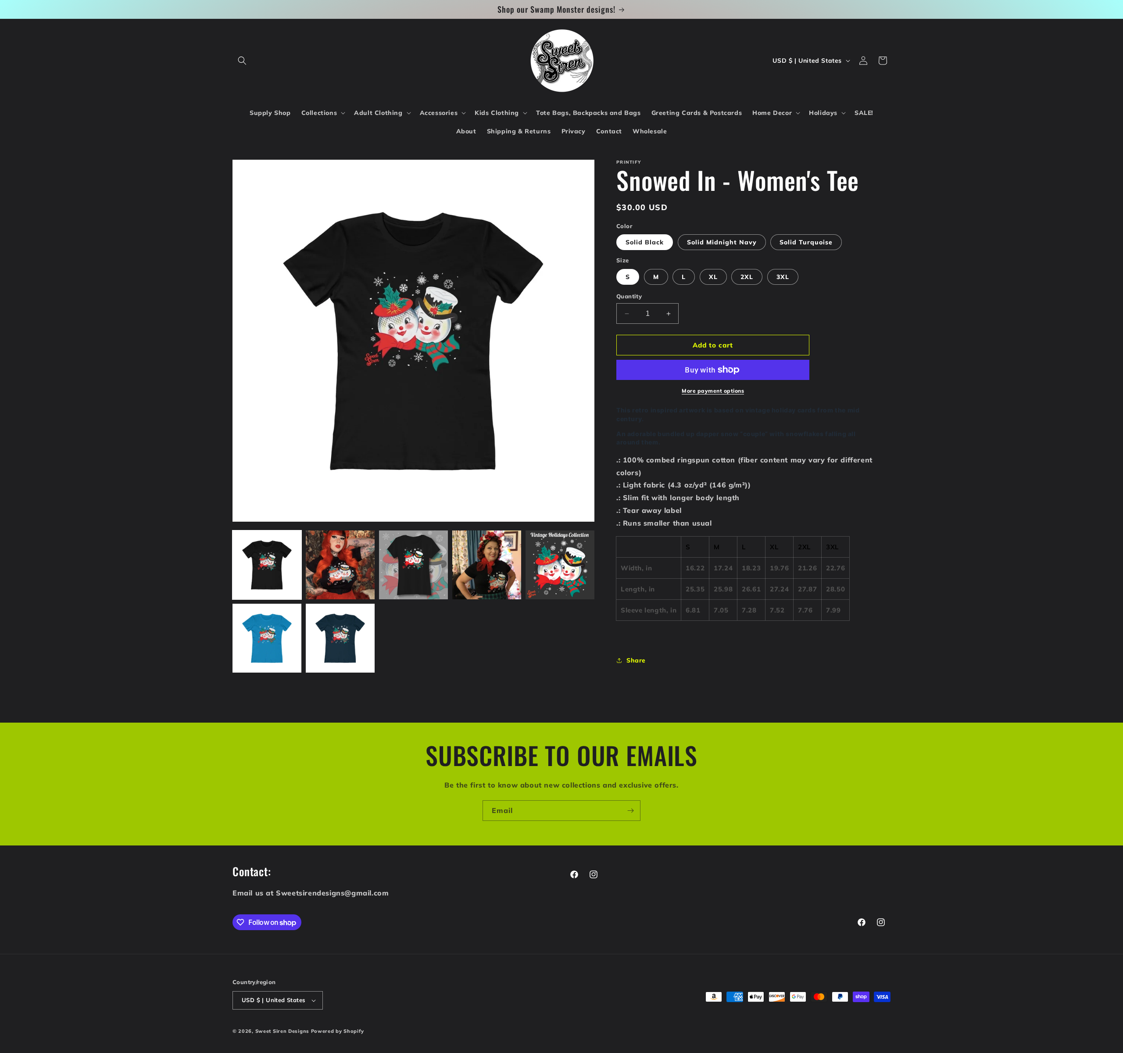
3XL (782, 277)
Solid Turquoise (806, 242)
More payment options (713, 390)
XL (713, 277)
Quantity (629, 296)
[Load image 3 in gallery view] (413, 564)
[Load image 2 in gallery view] (340, 564)
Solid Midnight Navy (722, 242)
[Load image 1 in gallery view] (266, 564)
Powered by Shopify (337, 1031)
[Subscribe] (630, 810)
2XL (746, 277)
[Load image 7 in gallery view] (340, 638)
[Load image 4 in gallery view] (486, 564)
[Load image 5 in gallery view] (560, 564)
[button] (242, 60)
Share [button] (636, 660)
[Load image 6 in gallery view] (266, 638)
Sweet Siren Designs (282, 1031)
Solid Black (645, 242)
